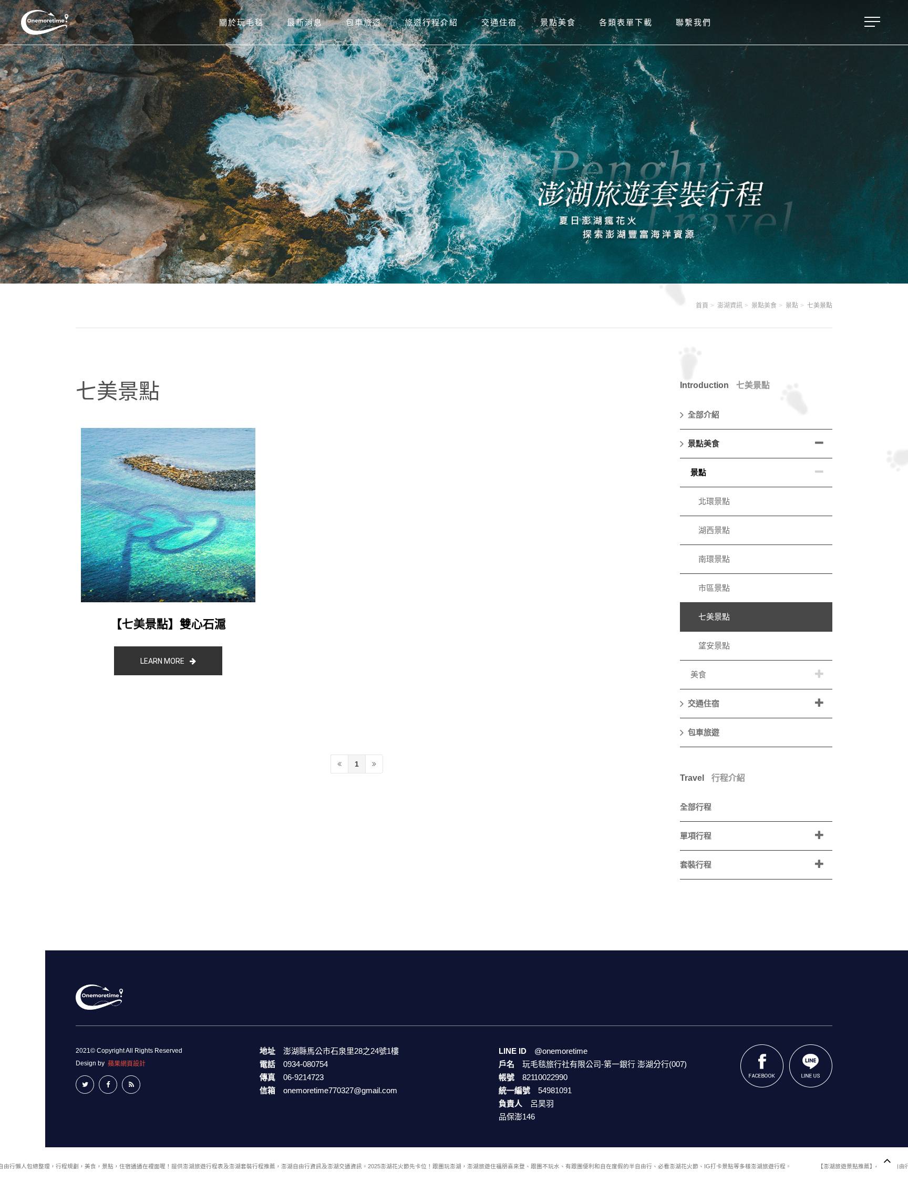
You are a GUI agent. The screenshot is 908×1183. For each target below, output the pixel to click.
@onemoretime (560, 1050)
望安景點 (714, 645)
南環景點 (714, 558)
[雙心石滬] (168, 515)
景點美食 (764, 305)
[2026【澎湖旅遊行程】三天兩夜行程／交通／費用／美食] (44, 22)
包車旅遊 (703, 732)
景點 (792, 305)
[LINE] (810, 1065)
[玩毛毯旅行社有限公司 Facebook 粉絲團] (762, 1065)
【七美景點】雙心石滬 (168, 624)
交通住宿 (703, 703)
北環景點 (714, 501)
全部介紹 (703, 414)
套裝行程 (695, 864)
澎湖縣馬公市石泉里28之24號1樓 (341, 1050)
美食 (698, 674)
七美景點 (819, 305)
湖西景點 (714, 530)
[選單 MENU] (871, 22)
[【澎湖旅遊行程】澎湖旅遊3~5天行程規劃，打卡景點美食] (99, 996)
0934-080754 (305, 1064)
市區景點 (714, 587)
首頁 (702, 305)
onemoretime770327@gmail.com (340, 1090)
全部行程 (695, 806)
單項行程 (695, 835)
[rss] (131, 1084)
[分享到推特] (85, 1084)
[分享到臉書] (108, 1084)
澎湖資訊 (729, 305)
